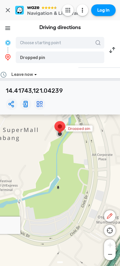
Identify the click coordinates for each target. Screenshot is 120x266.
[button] (60, 57)
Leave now (22, 74)
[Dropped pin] (60, 129)
